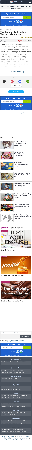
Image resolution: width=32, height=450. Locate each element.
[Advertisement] (16, 125)
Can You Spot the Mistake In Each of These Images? (12, 370)
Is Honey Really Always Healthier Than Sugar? (11, 389)
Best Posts (25, 438)
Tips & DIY (16, 385)
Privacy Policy (24, 25)
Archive (8, 440)
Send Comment (25, 336)
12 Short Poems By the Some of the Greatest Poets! (12, 404)
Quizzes (6, 227)
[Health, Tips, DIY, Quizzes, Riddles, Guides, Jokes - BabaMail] (16, 2)
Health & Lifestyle (16, 359)
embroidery (3, 341)
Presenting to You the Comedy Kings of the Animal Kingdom (14, 395)
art (9, 340)
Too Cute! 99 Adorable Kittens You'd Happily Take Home (13, 412)
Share (29, 41)
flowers (12, 340)
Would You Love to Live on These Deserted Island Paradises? (14, 381)
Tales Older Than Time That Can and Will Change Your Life (13, 423)
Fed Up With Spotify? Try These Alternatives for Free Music (13, 429)
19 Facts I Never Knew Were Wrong (8, 387)
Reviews (23, 440)
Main (1, 29)
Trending (15, 440)
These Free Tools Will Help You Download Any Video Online (13, 431)
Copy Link (17, 86)
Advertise (16, 438)
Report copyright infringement (24, 113)
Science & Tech (16, 427)
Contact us (5, 436)
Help (12, 436)
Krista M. (8, 37)
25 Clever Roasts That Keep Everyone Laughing (11, 397)
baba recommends (20, 340)
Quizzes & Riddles (16, 368)
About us (19, 436)
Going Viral (16, 410)
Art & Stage (9, 29)
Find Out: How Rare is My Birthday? (8, 414)
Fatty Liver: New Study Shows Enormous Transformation (13, 364)
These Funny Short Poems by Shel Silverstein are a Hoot (13, 406)
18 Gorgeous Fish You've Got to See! (9, 378)
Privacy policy (7, 438)
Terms (27, 436)
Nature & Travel (16, 376)
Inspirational (16, 418)
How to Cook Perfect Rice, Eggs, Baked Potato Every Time (13, 361)
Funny (16, 393)
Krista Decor (10, 341)
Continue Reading (16, 72)
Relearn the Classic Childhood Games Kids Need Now (12, 372)
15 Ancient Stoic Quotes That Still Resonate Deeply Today (13, 420)
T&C (19, 25)
